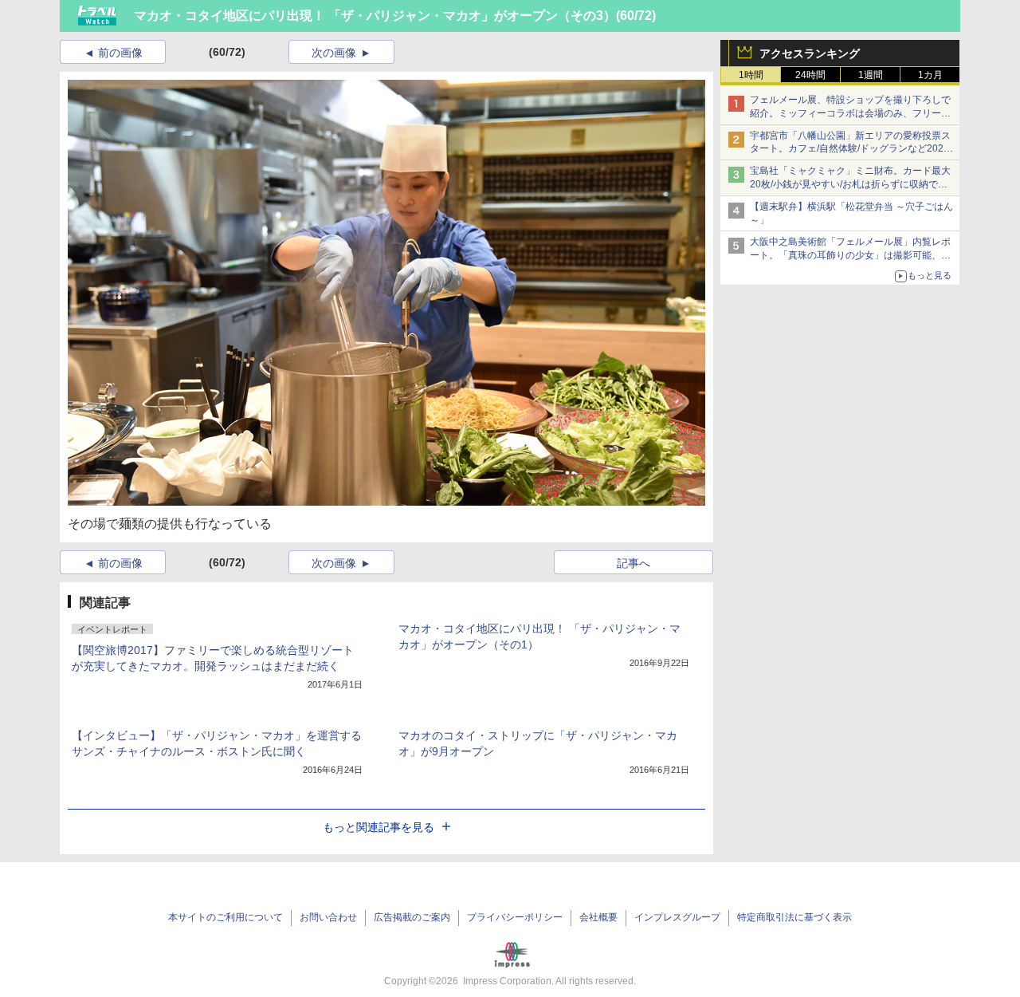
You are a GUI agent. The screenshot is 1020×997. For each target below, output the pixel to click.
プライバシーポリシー (515, 917)
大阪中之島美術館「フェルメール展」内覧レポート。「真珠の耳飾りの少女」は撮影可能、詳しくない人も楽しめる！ (850, 255)
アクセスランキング (809, 53)
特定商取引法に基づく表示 (794, 917)
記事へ (633, 563)
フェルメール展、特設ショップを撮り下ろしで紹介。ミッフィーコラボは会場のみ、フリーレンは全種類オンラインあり (850, 113)
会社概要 (598, 917)
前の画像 (120, 52)
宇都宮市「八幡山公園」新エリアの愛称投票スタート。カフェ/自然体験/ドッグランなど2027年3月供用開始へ (850, 149)
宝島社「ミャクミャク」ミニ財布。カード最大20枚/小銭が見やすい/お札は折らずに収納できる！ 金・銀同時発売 (850, 184)
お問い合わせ (328, 917)
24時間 (810, 75)
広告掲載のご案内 (412, 917)
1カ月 (930, 75)
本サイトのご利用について (225, 917)
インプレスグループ (677, 917)
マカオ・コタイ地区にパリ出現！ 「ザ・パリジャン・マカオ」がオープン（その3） (375, 15)
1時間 (751, 75)
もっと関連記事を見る (378, 827)
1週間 (870, 75)
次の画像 (334, 52)
